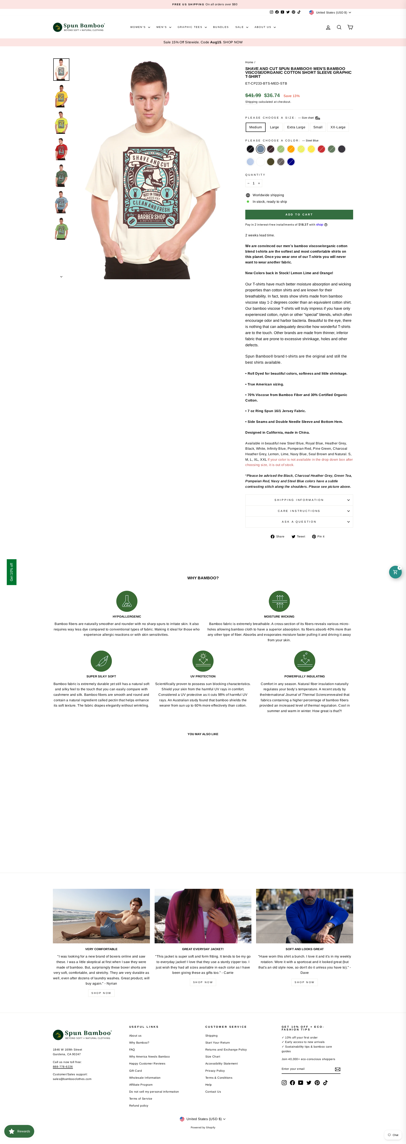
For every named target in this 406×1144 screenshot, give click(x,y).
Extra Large (296, 127)
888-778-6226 (63, 1066)
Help (208, 1084)
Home (249, 62)
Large (274, 127)
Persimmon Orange (291, 149)
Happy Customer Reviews (147, 1063)
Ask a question (299, 521)
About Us (264, 27)
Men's (162, 27)
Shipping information (299, 499)
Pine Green (331, 149)
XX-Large (338, 127)
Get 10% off (11, 572)
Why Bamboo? (139, 1042)
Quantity (255, 174)
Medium (255, 127)
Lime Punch (301, 149)
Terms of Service (140, 1098)
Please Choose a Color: (281, 140)
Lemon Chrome (311, 149)
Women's (138, 27)
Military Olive (270, 162)
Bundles (221, 27)
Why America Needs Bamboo (149, 1056)
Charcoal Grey (281, 162)
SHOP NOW (233, 42)
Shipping (251, 101)
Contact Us (213, 1091)
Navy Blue (341, 149)
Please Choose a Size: (279, 117)
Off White (260, 162)
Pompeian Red (321, 149)
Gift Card (135, 1070)
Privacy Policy (215, 1070)
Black (250, 149)
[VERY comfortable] (101, 916)
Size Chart (212, 1056)
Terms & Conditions (218, 1077)
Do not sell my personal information (154, 1091)
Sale (240, 27)
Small (317, 127)
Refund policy (138, 1105)
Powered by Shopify (203, 1127)
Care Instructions (299, 510)
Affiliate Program (141, 1084)
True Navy (291, 162)
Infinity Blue (250, 162)
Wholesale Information (145, 1077)
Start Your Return (217, 1042)
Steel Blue (260, 149)
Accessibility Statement (221, 1063)
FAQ (132, 1049)
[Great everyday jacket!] (203, 916)
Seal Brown (270, 149)
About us (135, 1035)
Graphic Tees (191, 27)
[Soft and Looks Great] (304, 916)
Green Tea (281, 149)
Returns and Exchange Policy (226, 1049)
